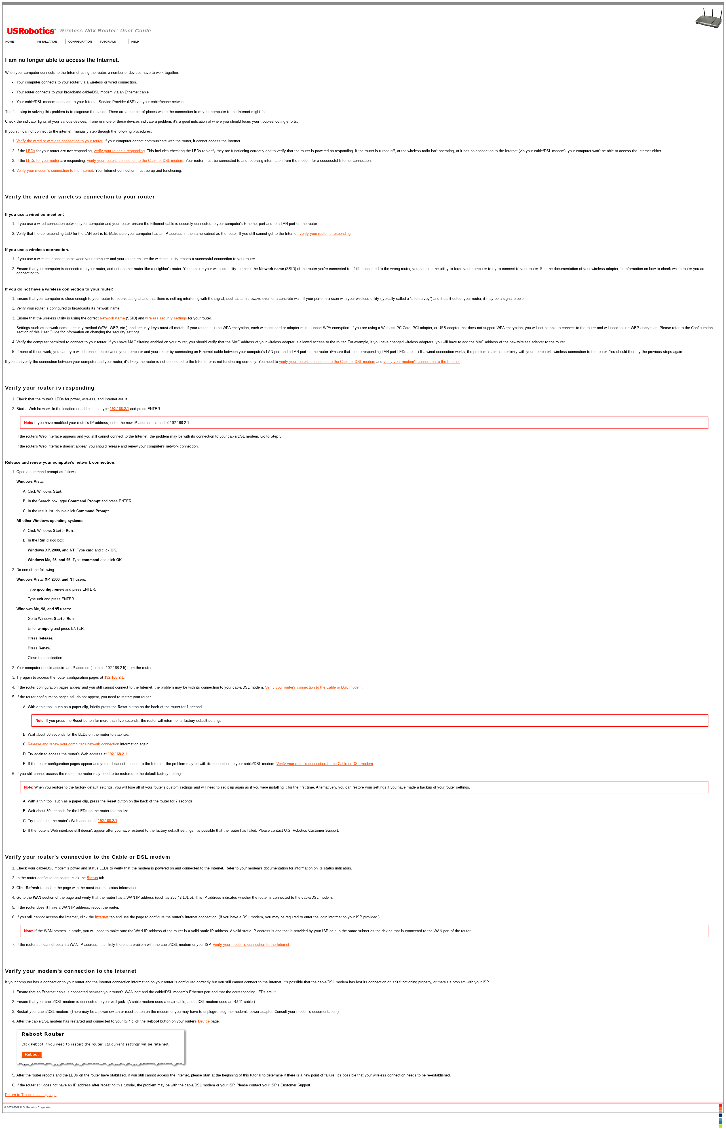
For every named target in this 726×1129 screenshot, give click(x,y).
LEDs (30, 151)
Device (204, 1021)
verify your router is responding (119, 151)
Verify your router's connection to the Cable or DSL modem (313, 687)
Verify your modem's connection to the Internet (54, 170)
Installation (47, 41)
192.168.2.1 (119, 409)
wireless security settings (166, 318)
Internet (101, 917)
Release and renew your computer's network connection (73, 744)
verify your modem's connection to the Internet (421, 361)
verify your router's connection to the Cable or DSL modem (135, 160)
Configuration (80, 41)
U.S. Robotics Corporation (35, 1107)
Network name (112, 318)
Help (135, 41)
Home (9, 41)
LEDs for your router (42, 160)
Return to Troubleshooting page (30, 1095)
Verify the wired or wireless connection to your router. (59, 141)
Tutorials (108, 41)
